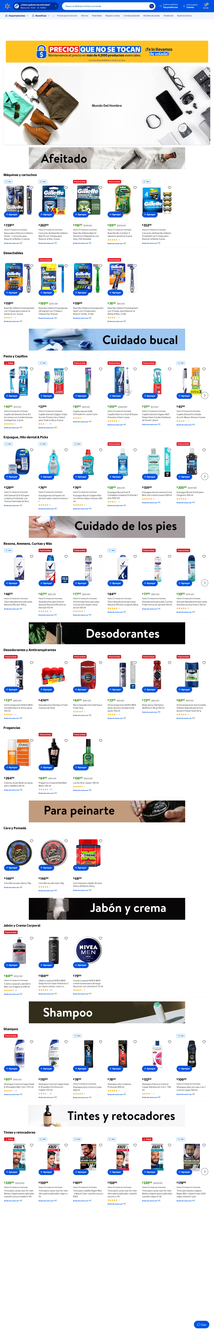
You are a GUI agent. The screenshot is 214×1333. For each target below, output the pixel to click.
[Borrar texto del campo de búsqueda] (145, 6)
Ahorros (84, 15)
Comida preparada (131, 15)
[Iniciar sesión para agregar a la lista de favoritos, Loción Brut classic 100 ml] (100, 740)
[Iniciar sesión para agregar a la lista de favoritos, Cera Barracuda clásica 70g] (31, 840)
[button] (169, 6)
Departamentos (17, 15)
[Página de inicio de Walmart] (7, 6)
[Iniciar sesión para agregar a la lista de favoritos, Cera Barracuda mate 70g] (66, 840)
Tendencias (168, 15)
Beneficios (41, 15)
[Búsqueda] (151, 6)
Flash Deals (97, 15)
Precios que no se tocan (67, 15)
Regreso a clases (113, 15)
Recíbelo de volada (151, 15)
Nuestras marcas (184, 15)
